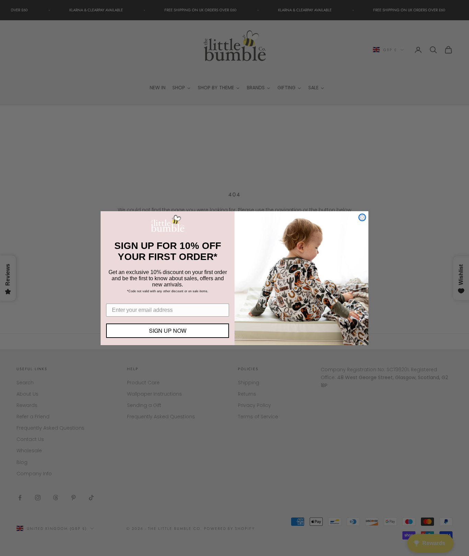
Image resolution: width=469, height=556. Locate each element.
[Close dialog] (362, 217)
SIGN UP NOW (167, 330)
